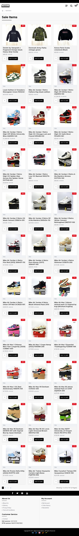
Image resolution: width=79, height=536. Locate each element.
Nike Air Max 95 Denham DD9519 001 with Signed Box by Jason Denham (13, 431)
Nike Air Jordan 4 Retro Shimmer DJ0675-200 (64, 261)
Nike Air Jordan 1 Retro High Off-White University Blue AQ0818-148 (14, 134)
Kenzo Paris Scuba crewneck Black (62, 49)
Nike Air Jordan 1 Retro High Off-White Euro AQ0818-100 (63, 92)
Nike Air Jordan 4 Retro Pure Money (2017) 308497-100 (38, 262)
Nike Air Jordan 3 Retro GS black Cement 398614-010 (14, 219)
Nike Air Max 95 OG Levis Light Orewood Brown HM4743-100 (39, 431)
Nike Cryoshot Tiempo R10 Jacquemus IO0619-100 (65, 472)
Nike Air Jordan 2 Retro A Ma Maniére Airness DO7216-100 (64, 176)
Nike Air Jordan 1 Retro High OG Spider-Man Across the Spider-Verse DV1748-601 (13, 177)
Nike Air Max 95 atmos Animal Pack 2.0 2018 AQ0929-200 (63, 389)
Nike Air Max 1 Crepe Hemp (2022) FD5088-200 (40, 346)
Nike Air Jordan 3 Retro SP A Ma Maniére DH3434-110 (39, 219)
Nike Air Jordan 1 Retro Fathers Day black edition (39, 91)
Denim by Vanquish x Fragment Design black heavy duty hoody (12, 50)
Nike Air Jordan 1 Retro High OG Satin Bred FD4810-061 (63, 134)
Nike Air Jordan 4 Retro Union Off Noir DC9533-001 (14, 303)
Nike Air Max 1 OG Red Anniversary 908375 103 (13, 388)
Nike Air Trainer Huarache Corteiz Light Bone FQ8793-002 (39, 473)
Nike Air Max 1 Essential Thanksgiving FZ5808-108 (65, 346)
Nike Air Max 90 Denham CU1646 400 (39, 388)
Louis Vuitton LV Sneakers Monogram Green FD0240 (14, 91)
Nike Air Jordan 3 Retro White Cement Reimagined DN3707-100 (64, 220)
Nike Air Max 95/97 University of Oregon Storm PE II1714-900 (63, 431)
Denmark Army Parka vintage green (37, 49)
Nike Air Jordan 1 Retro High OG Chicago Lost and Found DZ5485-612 (40, 134)
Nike (4, 86)
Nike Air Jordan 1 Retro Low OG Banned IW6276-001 (39, 176)
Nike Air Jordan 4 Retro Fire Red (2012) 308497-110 (14, 261)
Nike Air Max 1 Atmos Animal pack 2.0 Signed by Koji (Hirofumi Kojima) (65, 304)
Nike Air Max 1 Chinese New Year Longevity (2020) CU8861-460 (14, 347)
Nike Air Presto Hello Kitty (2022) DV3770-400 (13, 472)
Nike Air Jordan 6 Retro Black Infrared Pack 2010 (39, 303)
